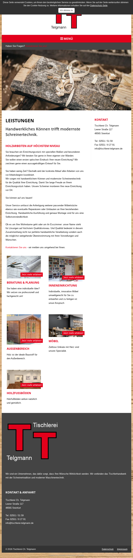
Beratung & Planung (23, 282)
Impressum (122, 549)
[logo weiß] (66, 442)
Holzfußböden (19, 393)
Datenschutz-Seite (99, 5)
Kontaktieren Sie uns (16, 247)
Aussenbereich (18, 349)
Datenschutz (108, 549)
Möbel (54, 341)
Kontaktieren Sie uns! (36, 46)
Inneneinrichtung (63, 285)
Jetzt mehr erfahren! (31, 274)
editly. (82, 555)
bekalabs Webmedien (68, 555)
